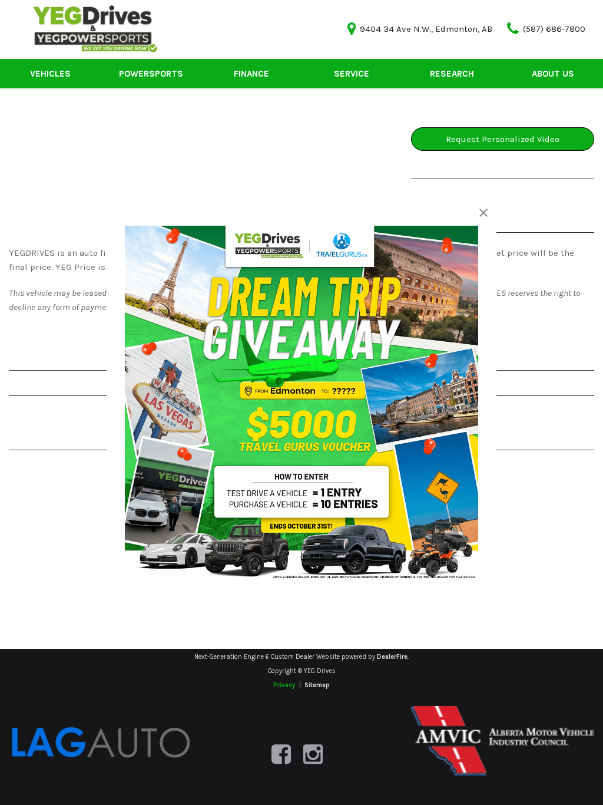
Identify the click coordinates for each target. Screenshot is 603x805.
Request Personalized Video (502, 139)
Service (351, 73)
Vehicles (50, 73)
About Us (553, 73)
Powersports (151, 73)
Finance (251, 73)
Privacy (284, 685)
